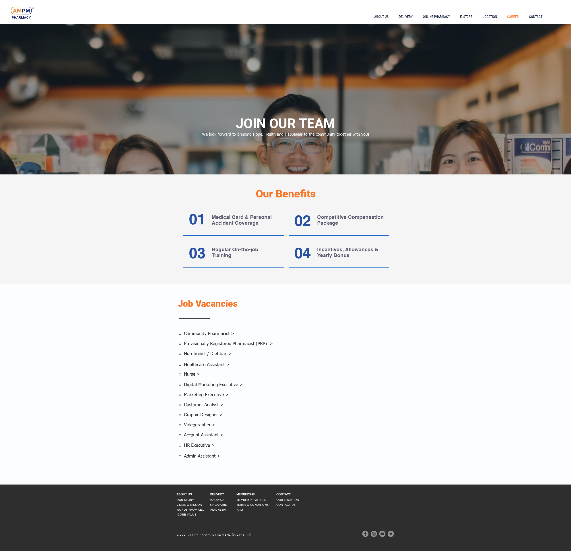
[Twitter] (391, 534)
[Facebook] (365, 534)
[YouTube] (382, 534)
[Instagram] (374, 534)
